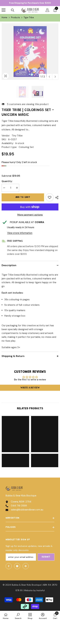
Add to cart (23, 197)
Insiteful (40, 590)
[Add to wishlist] (50, 197)
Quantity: (7, 181)
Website (28, 590)
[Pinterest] (26, 566)
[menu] (3, 10)
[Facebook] (9, 566)
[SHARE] (56, 197)
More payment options (30, 214)
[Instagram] (17, 566)
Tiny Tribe (17, 135)
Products (15, 17)
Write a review (30, 387)
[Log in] (47, 10)
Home (4, 17)
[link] (15, 458)
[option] (30, 51)
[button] (49, 76)
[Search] (13, 10)
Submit (46, 557)
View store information (19, 233)
